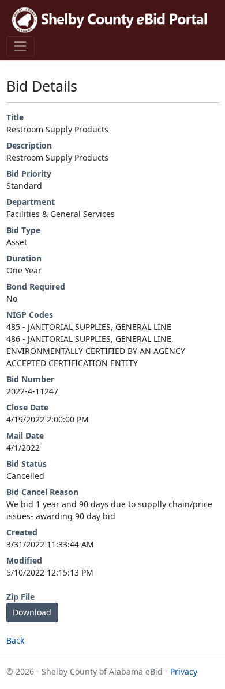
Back (15, 640)
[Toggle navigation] (20, 46)
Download (32, 612)
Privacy (183, 671)
